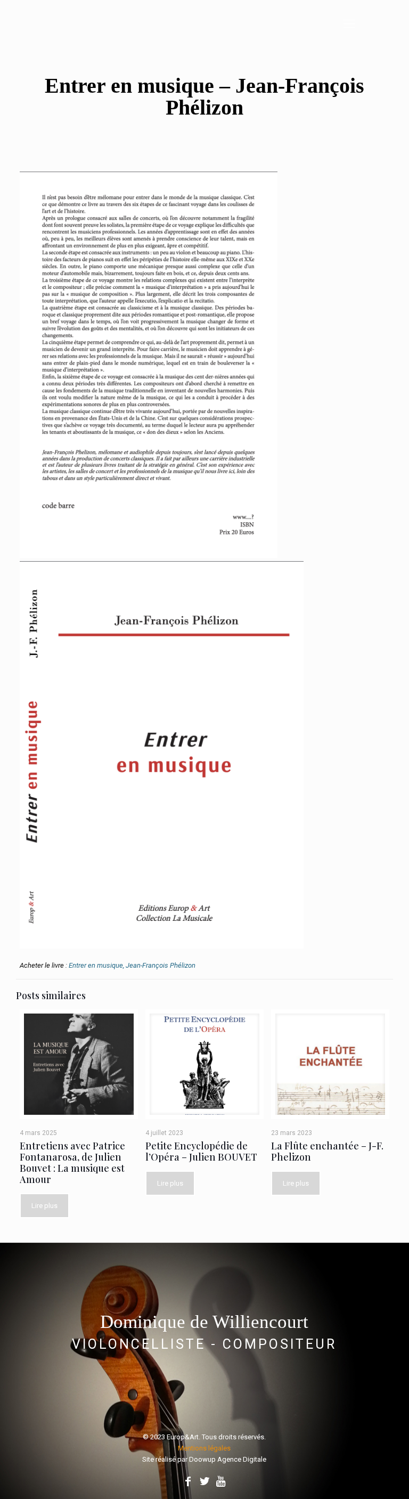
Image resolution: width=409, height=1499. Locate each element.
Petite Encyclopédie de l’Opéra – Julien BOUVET (201, 1151)
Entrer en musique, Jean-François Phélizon (132, 965)
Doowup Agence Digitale (227, 1459)
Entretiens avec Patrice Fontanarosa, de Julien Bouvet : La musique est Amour (72, 1162)
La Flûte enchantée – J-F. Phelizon (327, 1151)
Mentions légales (204, 1448)
